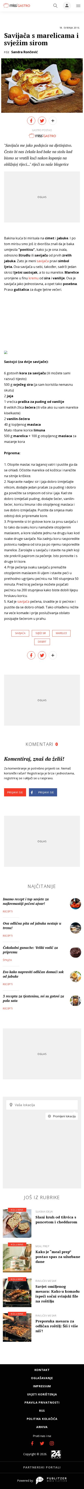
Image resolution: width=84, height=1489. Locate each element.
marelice (61, 633)
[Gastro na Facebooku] (32, 1443)
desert (42, 641)
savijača (43, 261)
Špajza (7, 960)
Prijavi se (15, 792)
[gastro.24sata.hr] (16, 5)
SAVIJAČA (20, 633)
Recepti (8, 911)
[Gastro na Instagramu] (52, 1443)
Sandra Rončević (24, 52)
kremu (34, 278)
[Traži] (55, 5)
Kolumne (17, 1209)
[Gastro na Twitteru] (42, 1443)
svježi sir (40, 633)
